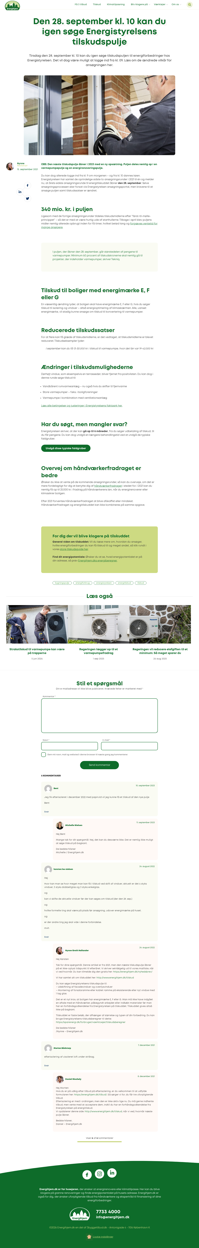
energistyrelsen (104, 583)
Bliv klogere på (139, 5)
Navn (46, 740)
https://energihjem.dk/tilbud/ (90, 1095)
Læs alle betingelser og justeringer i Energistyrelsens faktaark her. (81, 406)
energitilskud (124, 583)
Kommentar (49, 696)
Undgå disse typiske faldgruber (66, 448)
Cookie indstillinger (103, 1237)
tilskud (140, 583)
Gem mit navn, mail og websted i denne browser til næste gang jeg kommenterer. (87, 755)
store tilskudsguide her (74, 549)
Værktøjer (159, 5)
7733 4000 (108, 1212)
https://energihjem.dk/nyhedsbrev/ (132, 972)
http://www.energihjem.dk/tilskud (115, 978)
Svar (46, 812)
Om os (175, 5)
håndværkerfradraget (108, 486)
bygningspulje (62, 583)
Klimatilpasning (116, 5)
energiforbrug (83, 583)
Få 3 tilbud (81, 5)
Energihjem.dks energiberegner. (97, 561)
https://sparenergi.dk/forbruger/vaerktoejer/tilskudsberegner (90, 1022)
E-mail (106, 740)
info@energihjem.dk (112, 1217)
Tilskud (97, 5)
